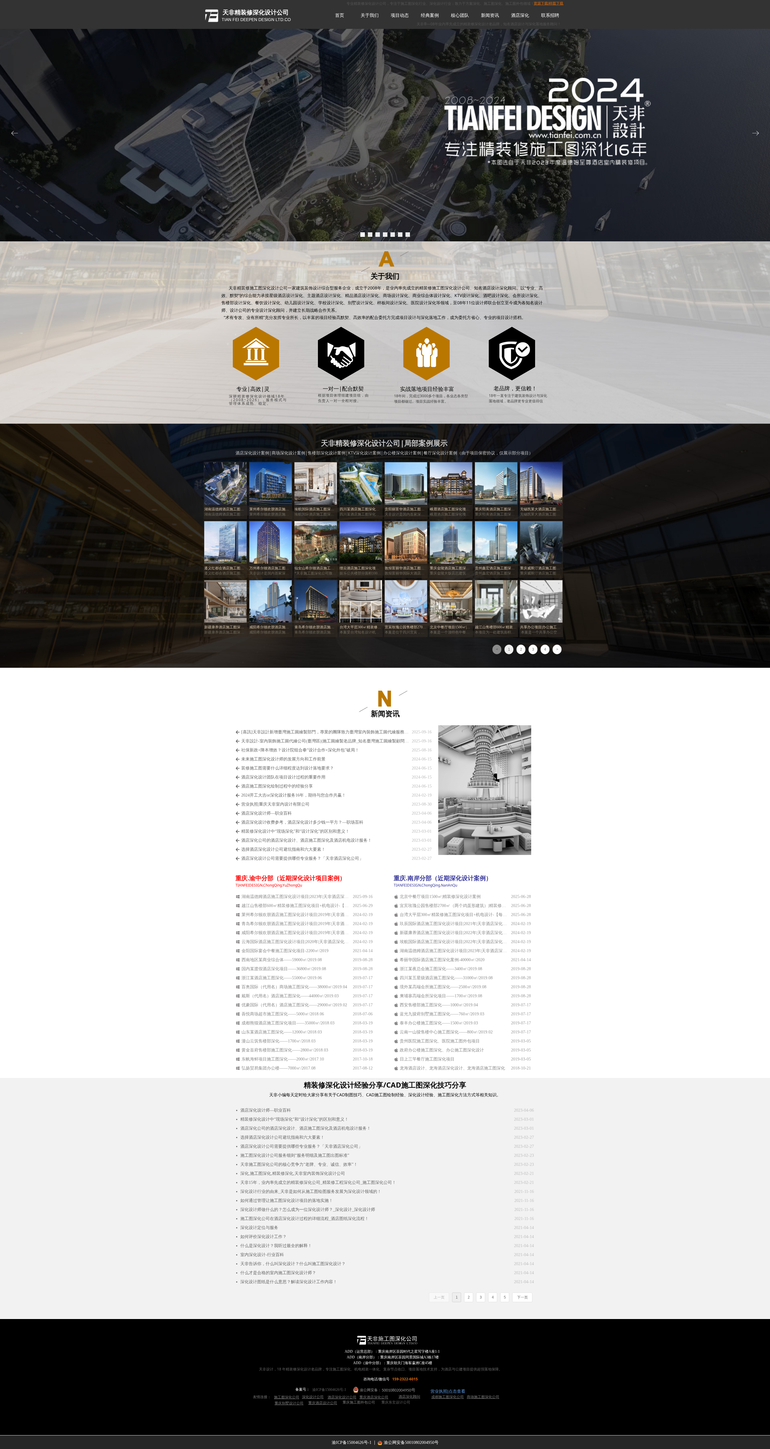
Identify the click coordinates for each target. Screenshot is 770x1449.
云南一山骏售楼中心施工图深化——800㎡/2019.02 (446, 1032)
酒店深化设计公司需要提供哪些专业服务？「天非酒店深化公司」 (302, 858)
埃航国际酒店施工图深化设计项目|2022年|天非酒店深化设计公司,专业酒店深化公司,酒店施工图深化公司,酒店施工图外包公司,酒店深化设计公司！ (454, 942)
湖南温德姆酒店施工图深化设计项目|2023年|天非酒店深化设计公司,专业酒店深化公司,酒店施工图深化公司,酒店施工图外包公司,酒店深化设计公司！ (454, 951)
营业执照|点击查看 (447, 1391)
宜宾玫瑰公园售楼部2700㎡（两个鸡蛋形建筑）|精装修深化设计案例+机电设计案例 (454, 905)
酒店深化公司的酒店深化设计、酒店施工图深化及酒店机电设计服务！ (306, 840)
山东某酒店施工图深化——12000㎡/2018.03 (282, 1032)
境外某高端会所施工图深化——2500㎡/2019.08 (443, 987)
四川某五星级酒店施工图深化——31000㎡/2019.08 (446, 978)
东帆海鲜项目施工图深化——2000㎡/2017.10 (283, 1059)
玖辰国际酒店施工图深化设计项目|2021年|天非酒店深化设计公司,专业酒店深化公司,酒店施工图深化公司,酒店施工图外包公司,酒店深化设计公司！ (454, 923)
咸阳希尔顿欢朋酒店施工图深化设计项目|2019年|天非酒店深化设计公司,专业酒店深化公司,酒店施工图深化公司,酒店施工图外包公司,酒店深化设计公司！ (296, 932)
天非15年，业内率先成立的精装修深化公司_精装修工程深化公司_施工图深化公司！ (318, 1182)
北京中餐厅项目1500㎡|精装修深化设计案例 (440, 896)
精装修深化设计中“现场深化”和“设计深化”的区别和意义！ (295, 831)
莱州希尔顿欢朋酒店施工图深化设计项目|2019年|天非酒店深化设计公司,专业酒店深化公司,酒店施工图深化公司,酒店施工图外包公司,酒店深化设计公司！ (296, 914)
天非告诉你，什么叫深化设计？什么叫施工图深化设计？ (293, 1264)
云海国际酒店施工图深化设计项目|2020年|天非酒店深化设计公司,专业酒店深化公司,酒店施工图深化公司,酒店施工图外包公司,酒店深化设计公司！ (296, 942)
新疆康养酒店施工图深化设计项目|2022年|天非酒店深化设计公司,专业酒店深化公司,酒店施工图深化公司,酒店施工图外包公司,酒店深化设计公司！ (454, 932)
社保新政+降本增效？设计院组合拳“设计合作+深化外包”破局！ (300, 750)
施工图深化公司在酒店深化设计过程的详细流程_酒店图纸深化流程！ (304, 1218)
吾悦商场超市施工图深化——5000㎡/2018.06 (283, 1014)
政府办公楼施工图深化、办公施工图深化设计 (442, 1050)
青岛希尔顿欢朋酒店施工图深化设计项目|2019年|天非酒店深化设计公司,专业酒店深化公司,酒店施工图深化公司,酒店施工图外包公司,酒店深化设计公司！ (296, 923)
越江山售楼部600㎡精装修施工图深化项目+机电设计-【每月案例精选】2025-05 (296, 905)
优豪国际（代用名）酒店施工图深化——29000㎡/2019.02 (294, 1005)
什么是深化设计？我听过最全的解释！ (276, 1245)
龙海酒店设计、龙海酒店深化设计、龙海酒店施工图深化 (452, 1068)
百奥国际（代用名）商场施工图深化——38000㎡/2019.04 (294, 987)
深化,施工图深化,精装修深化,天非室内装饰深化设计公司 (292, 1173)
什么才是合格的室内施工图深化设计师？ (278, 1273)
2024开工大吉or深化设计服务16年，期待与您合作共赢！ (293, 795)
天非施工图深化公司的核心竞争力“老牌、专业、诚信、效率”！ (299, 1164)
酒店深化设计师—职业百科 (266, 813)
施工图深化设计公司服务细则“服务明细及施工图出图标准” (294, 1155)
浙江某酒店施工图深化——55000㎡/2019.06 (282, 978)
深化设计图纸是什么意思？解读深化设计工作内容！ (288, 1282)
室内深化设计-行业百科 (262, 1254)
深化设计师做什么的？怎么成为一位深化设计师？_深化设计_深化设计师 (307, 1209)
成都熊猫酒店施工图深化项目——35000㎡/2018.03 (288, 1023)
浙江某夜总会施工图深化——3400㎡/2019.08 (441, 969)
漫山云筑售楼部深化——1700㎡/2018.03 (279, 1041)
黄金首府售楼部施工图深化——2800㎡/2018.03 (285, 1050)
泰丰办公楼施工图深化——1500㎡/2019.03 (439, 1023)
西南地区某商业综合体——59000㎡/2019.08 (282, 960)
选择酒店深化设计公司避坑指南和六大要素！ (283, 849)
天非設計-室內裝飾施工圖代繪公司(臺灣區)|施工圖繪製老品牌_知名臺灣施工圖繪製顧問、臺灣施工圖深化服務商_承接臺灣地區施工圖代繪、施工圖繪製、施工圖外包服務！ (325, 741)
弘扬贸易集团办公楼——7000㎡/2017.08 (279, 1068)
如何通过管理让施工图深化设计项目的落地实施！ (286, 1200)
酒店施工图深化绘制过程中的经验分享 (277, 786)
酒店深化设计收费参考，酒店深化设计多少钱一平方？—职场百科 (302, 822)
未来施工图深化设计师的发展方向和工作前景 (283, 759)
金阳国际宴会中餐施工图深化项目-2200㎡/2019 (285, 951)
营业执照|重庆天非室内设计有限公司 (275, 804)
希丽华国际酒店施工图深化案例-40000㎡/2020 (442, 960)
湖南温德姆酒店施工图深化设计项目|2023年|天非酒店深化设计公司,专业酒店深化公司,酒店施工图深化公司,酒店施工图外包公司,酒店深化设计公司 (296, 896)
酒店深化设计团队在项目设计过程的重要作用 (283, 777)
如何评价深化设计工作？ (263, 1236)
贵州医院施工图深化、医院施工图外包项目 (440, 1041)
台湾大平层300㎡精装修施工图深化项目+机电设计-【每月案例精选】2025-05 (454, 914)
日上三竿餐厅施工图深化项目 (427, 1059)
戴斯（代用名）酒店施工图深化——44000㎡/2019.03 (290, 996)
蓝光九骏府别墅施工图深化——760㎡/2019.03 (442, 1014)
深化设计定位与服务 (259, 1227)
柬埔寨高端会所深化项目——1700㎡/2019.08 (441, 996)
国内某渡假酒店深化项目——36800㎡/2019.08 (284, 969)
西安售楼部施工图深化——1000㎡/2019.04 (439, 1005)
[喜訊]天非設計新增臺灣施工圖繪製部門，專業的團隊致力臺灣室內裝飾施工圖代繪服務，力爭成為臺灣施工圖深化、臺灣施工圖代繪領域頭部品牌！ (325, 732)
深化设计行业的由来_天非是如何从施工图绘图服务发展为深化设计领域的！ (310, 1191)
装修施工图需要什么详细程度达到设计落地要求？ (287, 768)
